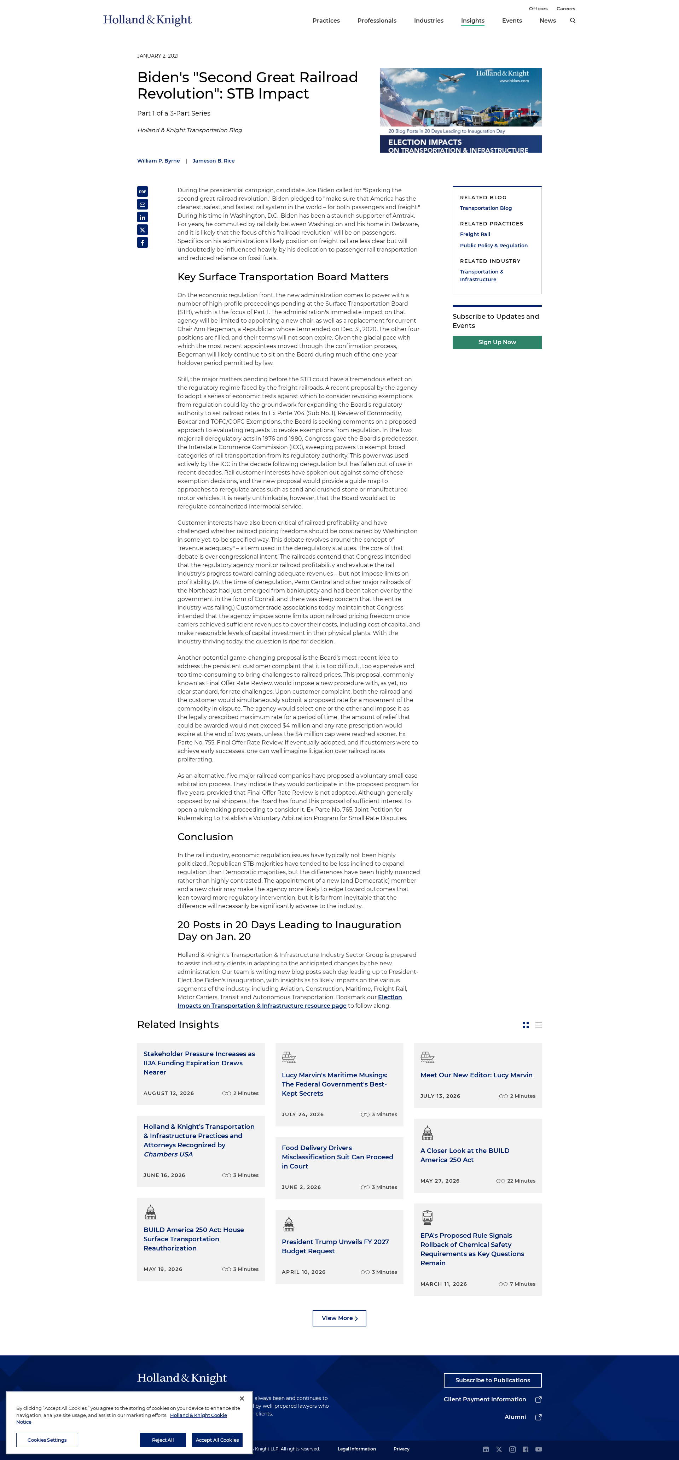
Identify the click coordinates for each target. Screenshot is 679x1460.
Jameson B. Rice (214, 161)
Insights (472, 20)
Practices (326, 20)
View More (337, 1318)
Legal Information (357, 1449)
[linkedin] (486, 1450)
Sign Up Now (497, 342)
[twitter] (499, 1450)
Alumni (515, 1417)
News (548, 20)
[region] (129, 1422)
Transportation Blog (486, 208)
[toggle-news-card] (526, 1025)
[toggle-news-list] (538, 1025)
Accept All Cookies (217, 1439)
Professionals (377, 20)
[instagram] (512, 1450)
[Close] (242, 1398)
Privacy (402, 1449)
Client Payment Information (485, 1399)
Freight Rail (475, 234)
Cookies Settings (47, 1439)
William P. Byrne (158, 161)
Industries (428, 20)
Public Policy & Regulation (494, 245)
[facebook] (525, 1450)
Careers (566, 8)
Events (512, 20)
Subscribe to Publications (492, 1380)
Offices (538, 8)
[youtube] (538, 1450)
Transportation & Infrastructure (482, 276)
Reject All (163, 1439)
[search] (573, 20)
